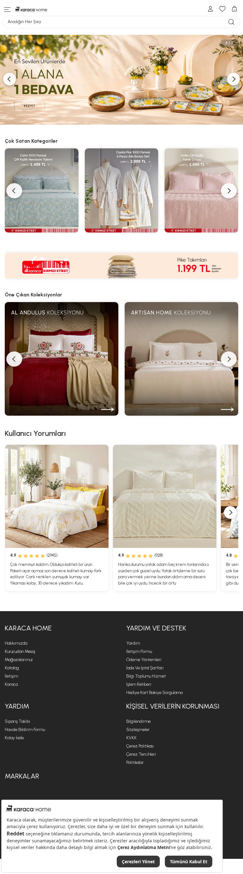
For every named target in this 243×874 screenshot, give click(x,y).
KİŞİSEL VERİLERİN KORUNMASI (172, 706)
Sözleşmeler (138, 729)
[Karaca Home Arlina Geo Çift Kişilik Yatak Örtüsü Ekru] (164, 496)
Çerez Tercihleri (141, 754)
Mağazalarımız (19, 659)
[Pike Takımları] (121, 265)
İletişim (11, 676)
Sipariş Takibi (17, 721)
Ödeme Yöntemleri (143, 659)
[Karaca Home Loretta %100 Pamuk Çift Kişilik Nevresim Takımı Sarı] (57, 496)
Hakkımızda (16, 643)
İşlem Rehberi (138, 684)
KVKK (131, 738)
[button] (14, 359)
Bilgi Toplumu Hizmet (146, 676)
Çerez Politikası (140, 746)
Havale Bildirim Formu (25, 729)
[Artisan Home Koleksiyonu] (181, 359)
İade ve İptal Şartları (145, 668)
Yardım (133, 643)
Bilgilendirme (138, 721)
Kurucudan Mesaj (20, 651)
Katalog (12, 668)
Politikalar (135, 762)
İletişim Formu (139, 651)
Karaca (11, 684)
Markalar (22, 776)
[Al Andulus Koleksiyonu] (61, 359)
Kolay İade (14, 738)
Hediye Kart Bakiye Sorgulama (154, 692)
